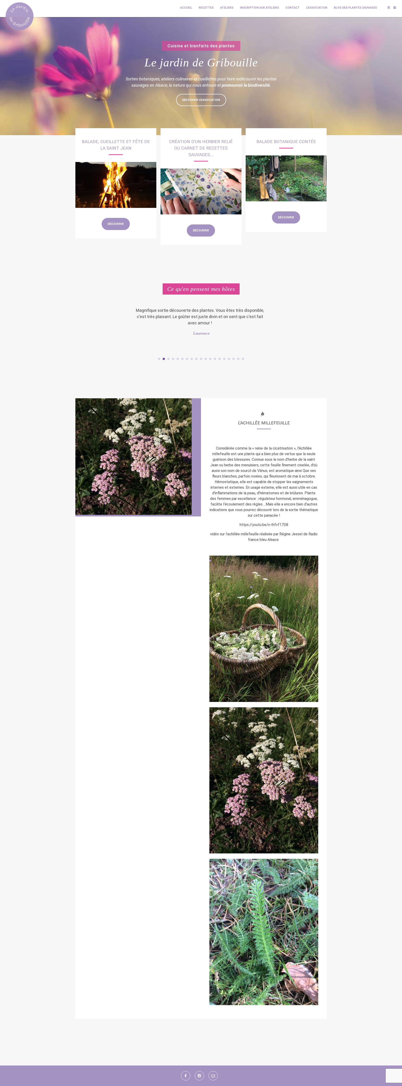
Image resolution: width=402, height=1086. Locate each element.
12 (210, 359)
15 (224, 359)
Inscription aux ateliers (259, 7)
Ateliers (226, 7)
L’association (316, 7)
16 (229, 359)
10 (201, 359)
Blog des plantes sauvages (355, 7)
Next (264, 329)
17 (233, 359)
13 (215, 359)
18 (238, 359)
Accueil (186, 7)
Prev (137, 329)
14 (219, 359)
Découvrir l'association (201, 100)
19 (243, 359)
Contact (292, 7)
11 (205, 359)
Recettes (206, 7)
